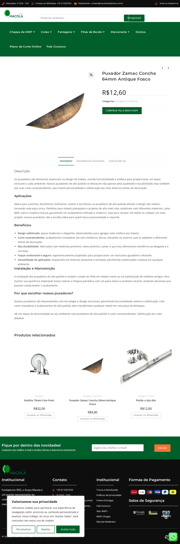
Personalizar (23, 529)
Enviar (162, 448)
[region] (45, 516)
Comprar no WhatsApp (39, 415)
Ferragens (120, 101)
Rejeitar (45, 529)
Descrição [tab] (66, 161)
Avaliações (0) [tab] (117, 161)
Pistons (150, 395)
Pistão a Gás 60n (146, 400)
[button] (91, 75)
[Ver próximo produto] (168, 67)
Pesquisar (134, 18)
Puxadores (132, 101)
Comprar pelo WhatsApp (122, 110)
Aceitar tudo (68, 529)
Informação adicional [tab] (90, 161)
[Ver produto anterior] (162, 67)
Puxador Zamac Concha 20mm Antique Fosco (92, 402)
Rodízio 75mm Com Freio (39, 400)
